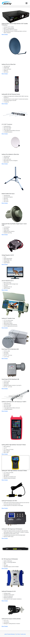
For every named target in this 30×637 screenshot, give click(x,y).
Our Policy (18, 634)
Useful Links (23, 634)
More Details (5, 34)
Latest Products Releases (9, 634)
